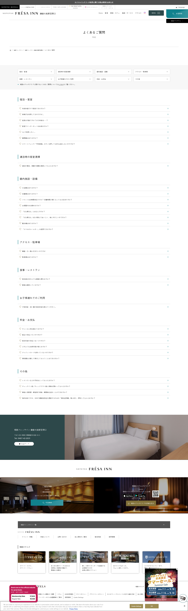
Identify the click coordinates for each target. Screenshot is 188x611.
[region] (94, 606)
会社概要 (32, 594)
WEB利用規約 (69, 594)
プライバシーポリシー (97, 594)
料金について (45, 537)
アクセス (138, 13)
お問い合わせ (62, 537)
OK (152, 606)
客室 (106, 13)
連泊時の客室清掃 (64, 72)
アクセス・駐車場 (141, 72)
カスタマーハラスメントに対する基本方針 (120, 594)
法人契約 (140, 594)
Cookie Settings (136, 606)
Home (101, 13)
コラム (59, 594)
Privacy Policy (73, 609)
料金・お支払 (101, 79)
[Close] (184, 606)
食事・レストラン (25, 79)
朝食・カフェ (115, 13)
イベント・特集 (27, 537)
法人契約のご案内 (81, 537)
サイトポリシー (81, 594)
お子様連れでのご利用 (66, 79)
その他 (137, 79)
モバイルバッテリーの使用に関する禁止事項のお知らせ (94, 2)
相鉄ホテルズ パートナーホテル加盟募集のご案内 (46, 597)
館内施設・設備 (102, 72)
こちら (61, 84)
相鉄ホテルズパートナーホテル (107, 7)
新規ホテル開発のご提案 (46, 594)
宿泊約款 (98, 537)
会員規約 (158, 594)
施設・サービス (127, 13)
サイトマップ (22, 597)
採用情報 (112, 537)
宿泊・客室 (23, 72)
